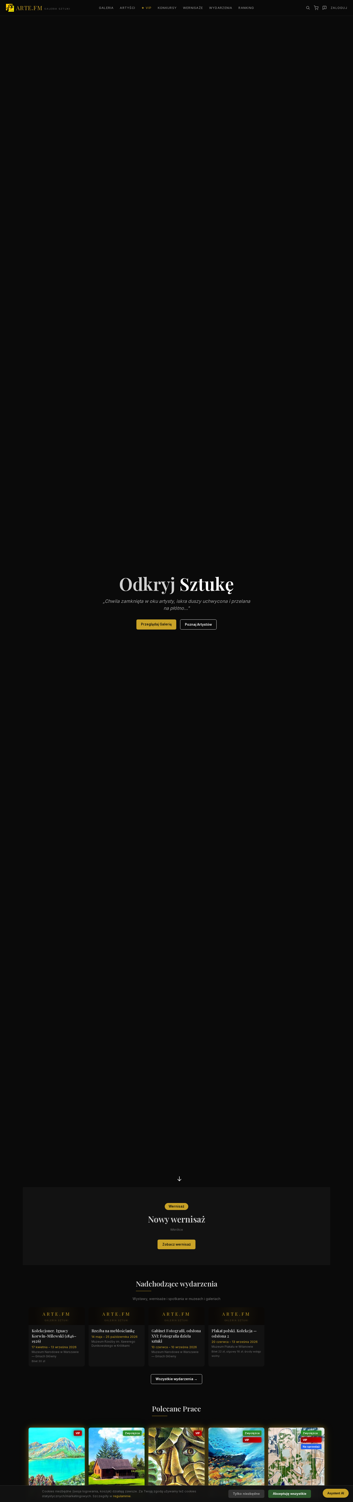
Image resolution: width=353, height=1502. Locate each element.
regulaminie (122, 1496)
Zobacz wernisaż (176, 1244)
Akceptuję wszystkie (289, 1493)
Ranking (246, 8)
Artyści (127, 8)
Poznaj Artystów (198, 624)
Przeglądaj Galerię (156, 624)
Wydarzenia (220, 8)
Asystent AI (335, 1493)
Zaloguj (339, 8)
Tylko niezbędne (246, 1493)
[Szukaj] (308, 8)
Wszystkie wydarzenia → (176, 1379)
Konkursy (167, 8)
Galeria (106, 8)
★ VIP (146, 8)
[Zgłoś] (324, 8)
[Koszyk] (316, 8)
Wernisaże (193, 8)
